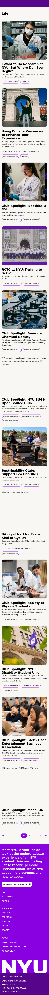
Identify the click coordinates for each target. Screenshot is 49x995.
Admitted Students (10, 151)
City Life (6, 548)
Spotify (6, 930)
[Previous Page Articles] (3, 835)
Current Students (10, 82)
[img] (24, 40)
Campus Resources (29, 151)
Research (25, 82)
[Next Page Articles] (45, 835)
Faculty (25, 156)
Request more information (15, 884)
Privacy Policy (9, 942)
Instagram (7, 908)
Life (3, 892)
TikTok (5, 926)
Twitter (6, 913)
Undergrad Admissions (14, 981)
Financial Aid (8, 984)
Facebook (7, 917)
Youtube (6, 921)
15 (18, 835)
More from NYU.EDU (12, 977)
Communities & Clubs (11, 220)
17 (30, 835)
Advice (5, 901)
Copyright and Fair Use (14, 946)
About (5, 938)
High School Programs (14, 988)
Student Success (11, 992)
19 (40, 835)
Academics (7, 897)
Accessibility (9, 951)
